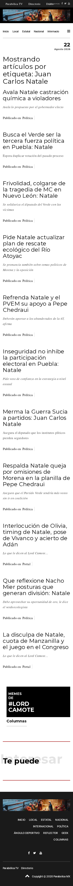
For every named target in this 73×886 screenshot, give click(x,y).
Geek (65, 832)
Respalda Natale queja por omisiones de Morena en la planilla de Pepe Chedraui (36, 475)
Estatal (26, 31)
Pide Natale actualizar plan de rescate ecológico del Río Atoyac (34, 246)
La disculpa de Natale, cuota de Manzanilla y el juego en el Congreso (36, 641)
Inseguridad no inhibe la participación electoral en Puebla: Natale (33, 361)
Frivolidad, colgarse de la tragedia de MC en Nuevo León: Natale (34, 189)
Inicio (6, 31)
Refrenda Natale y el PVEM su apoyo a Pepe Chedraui (35, 303)
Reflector (50, 832)
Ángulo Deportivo (26, 832)
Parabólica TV (14, 4)
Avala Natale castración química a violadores (36, 95)
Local (16, 31)
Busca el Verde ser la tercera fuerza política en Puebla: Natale (34, 140)
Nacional (39, 31)
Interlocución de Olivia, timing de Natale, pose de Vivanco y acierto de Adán (35, 535)
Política (27, 118)
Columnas (61, 839)
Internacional (55, 31)
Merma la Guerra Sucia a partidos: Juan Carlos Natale (35, 417)
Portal (26, 564)
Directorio (34, 4)
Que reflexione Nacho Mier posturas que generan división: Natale (36, 587)
